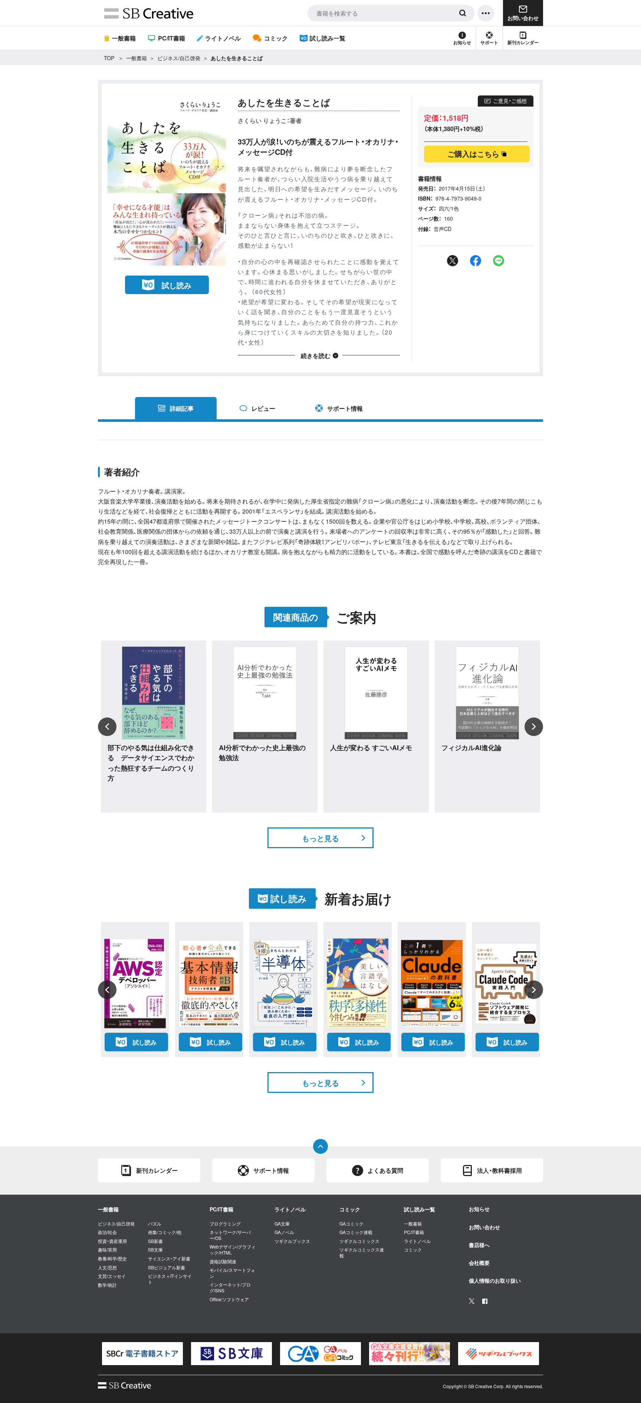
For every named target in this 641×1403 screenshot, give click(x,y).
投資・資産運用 (112, 1241)
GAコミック (351, 1224)
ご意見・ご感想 (510, 100)
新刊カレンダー (523, 42)
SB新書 (155, 1241)
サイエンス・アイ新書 (169, 1259)
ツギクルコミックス (359, 1241)
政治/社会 (107, 1232)
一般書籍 (124, 38)
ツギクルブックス (292, 1241)
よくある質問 (385, 1170)
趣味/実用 (107, 1250)
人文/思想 (107, 1267)
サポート (489, 42)
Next (534, 726)
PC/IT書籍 (171, 38)
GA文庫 (282, 1224)
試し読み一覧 (327, 38)
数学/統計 (107, 1285)
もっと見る (320, 838)
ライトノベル (223, 38)
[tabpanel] (142, 1353)
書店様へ (479, 1244)
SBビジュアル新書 (166, 1267)
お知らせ (462, 42)
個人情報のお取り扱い (495, 1280)
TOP (109, 58)
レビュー (263, 408)
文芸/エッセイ (112, 1276)
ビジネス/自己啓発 (178, 58)
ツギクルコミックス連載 (361, 1252)
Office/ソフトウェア (229, 1299)
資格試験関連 (223, 1261)
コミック (275, 38)
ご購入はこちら (473, 153)
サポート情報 (345, 408)
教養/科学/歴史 (112, 1259)
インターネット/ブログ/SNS (230, 1287)
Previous (107, 726)
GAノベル (284, 1232)
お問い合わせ (484, 1227)
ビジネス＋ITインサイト (170, 1279)
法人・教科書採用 (499, 1170)
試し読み (176, 285)
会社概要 (479, 1262)
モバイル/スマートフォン (232, 1273)
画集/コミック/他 (164, 1232)
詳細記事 (182, 408)
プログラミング (225, 1224)
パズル (154, 1224)
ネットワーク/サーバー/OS (230, 1235)
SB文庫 (155, 1250)
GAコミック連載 (355, 1232)
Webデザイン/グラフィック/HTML (233, 1249)
